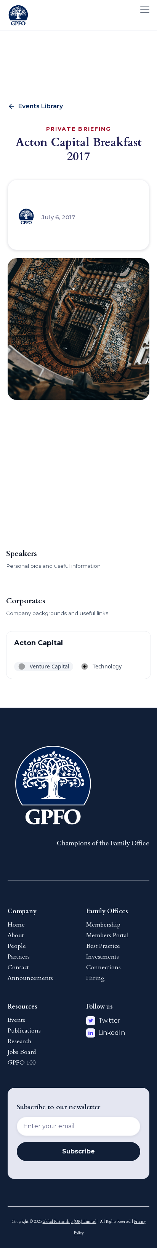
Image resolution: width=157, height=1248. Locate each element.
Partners (19, 956)
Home (16, 924)
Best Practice (103, 946)
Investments (102, 956)
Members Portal (107, 935)
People (17, 946)
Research (20, 1041)
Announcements (30, 978)
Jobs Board (22, 1052)
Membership (103, 924)
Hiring (95, 978)
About (16, 935)
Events (16, 1020)
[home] (18, 9)
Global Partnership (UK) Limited (69, 1221)
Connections (103, 967)
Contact (18, 967)
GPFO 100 (21, 1062)
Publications (24, 1030)
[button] (143, 9)
